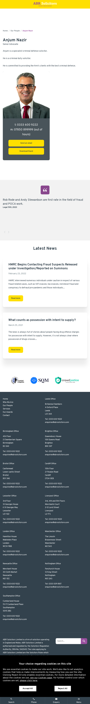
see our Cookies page (41, 677)
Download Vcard (26, 151)
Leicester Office (9, 496)
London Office (9, 531)
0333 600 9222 (55, 419)
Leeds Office (50, 399)
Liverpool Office (52, 496)
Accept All (28, 688)
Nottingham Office (53, 564)
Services (6, 409)
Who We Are (8, 402)
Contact (6, 415)
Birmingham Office (11, 431)
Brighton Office (51, 431)
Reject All (62, 688)
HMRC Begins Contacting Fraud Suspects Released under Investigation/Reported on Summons (42, 266)
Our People (15, 31)
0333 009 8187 (55, 584)
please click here (28, 680)
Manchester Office (53, 531)
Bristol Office (8, 463)
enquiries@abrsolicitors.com (57, 422)
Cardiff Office (50, 463)
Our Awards (8, 412)
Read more (15, 298)
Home (5, 31)
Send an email (26, 143)
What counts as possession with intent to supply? (42, 320)
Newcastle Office (10, 564)
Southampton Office (11, 596)
